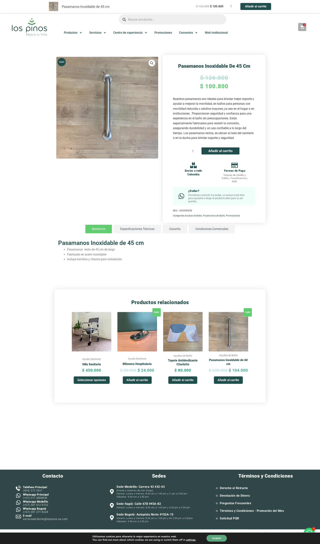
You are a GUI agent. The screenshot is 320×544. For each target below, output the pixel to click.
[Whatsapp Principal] (18, 495)
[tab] (98, 229)
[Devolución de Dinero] (217, 496)
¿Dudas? (193, 191)
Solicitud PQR (229, 518)
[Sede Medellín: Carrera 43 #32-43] (111, 491)
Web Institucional (216, 32)
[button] (152, 63)
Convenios (186, 32)
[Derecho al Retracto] (217, 488)
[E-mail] (18, 516)
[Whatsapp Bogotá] (18, 509)
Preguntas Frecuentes (235, 503)
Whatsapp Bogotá (34, 508)
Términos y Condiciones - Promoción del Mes (252, 511)
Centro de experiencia (128, 32)
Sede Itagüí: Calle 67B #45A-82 (138, 504)
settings (191, 540)
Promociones (163, 32)
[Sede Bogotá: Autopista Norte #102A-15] (111, 517)
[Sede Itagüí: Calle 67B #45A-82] (111, 505)
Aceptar (216, 538)
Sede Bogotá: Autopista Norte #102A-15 (145, 514)
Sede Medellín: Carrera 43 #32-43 (140, 487)
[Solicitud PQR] (217, 518)
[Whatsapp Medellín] (18, 502)
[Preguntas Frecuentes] (217, 503)
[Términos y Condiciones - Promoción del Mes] (217, 511)
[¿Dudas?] (181, 196)
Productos (70, 32)
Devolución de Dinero (235, 495)
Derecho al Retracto (234, 488)
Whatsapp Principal (36, 494)
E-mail (27, 515)
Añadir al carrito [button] (137, 380)
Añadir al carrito (220, 151)
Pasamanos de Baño (214, 215)
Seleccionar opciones (91, 380)
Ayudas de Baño (193, 215)
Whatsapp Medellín (35, 501)
